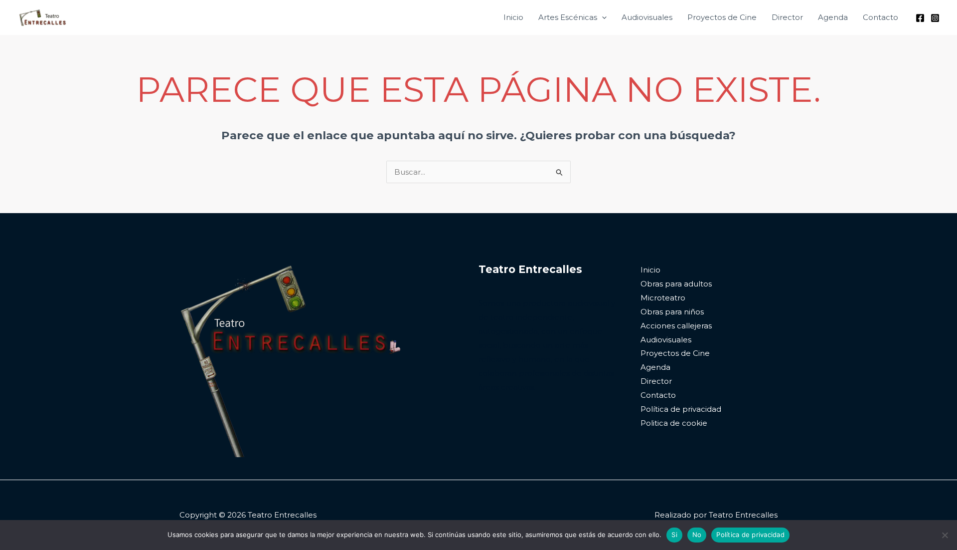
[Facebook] (920, 17)
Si (674, 535)
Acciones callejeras (676, 325)
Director (787, 17)
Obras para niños (672, 311)
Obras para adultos (676, 283)
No (697, 535)
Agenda (833, 17)
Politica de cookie (673, 423)
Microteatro (662, 297)
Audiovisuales (647, 17)
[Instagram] (935, 17)
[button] (602, 17)
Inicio (513, 17)
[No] (945, 535)
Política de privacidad (680, 409)
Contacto (880, 17)
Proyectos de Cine (722, 17)
